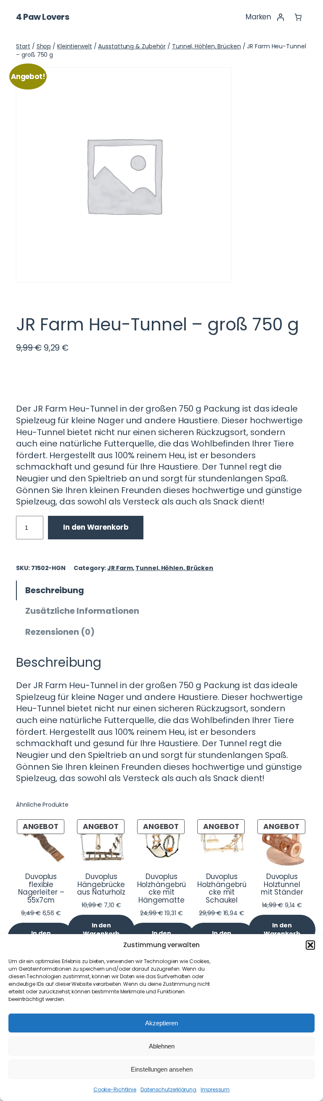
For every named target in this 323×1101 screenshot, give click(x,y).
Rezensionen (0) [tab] (60, 632)
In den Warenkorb (95, 527)
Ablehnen (162, 1046)
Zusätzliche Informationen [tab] (82, 611)
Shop (44, 46)
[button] (310, 945)
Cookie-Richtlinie (114, 1089)
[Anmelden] (280, 17)
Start (23, 46)
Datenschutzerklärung (168, 1089)
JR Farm (119, 568)
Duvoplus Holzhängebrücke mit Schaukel (221, 889)
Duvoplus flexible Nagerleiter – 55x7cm (41, 889)
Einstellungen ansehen (162, 1069)
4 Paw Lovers (42, 17)
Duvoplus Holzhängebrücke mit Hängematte (161, 889)
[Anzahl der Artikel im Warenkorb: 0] (298, 17)
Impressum (215, 1089)
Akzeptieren (161, 1023)
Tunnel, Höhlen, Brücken (206, 46)
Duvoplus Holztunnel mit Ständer (282, 885)
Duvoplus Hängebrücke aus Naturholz (101, 885)
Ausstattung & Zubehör (132, 46)
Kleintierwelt (74, 46)
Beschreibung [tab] (54, 590)
